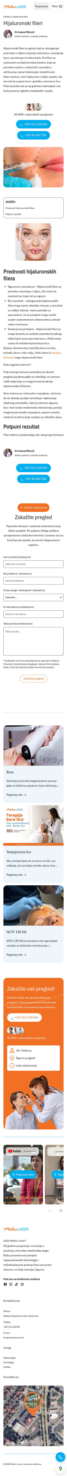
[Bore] (33, 764)
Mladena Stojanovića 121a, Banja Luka (20, 1316)
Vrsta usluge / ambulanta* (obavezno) (24, 590)
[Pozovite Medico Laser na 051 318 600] (60, 1457)
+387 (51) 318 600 (11, 1327)
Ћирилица (41, 6)
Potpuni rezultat (13, 214)
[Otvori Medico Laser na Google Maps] (33, 1416)
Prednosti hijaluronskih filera (20, 208)
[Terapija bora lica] (33, 844)
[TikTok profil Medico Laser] (16, 1284)
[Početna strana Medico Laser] (14, 6)
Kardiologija (8, 1362)
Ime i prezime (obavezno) (17, 557)
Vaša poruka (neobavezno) (18, 623)
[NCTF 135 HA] (33, 924)
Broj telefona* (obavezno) (17, 573)
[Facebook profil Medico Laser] (5, 1284)
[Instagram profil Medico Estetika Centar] (22, 1284)
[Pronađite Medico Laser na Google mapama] (60, 1469)
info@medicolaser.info (13, 1337)
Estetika (7, 16)
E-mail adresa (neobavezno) (18, 607)
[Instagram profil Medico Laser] (11, 1284)
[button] (60, 1211)
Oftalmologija (9, 1358)
